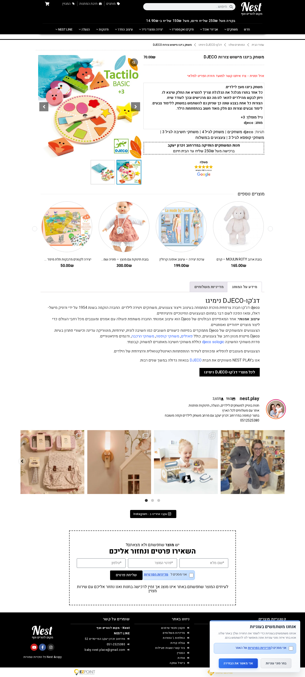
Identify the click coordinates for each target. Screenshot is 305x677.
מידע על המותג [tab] (244, 287)
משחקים (232, 29)
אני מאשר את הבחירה (238, 663)
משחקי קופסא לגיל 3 (246, 137)
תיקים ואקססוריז (182, 29)
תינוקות (103, 29)
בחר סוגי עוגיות (276, 663)
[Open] (52, 462)
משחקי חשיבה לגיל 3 (180, 132)
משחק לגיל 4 (213, 132)
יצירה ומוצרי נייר (152, 29)
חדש (247, 29)
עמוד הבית (258, 45)
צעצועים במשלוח (210, 137)
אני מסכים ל (165, 575)
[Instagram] (50, 647)
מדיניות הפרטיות (156, 574)
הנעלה (85, 29)
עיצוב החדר (125, 29)
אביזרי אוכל (210, 29)
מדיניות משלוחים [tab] (209, 287)
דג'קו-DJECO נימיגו (210, 45)
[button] (135, 106)
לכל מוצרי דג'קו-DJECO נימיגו (229, 372)
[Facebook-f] (42, 647)
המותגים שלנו (237, 45)
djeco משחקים (240, 132)
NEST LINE (64, 29)
